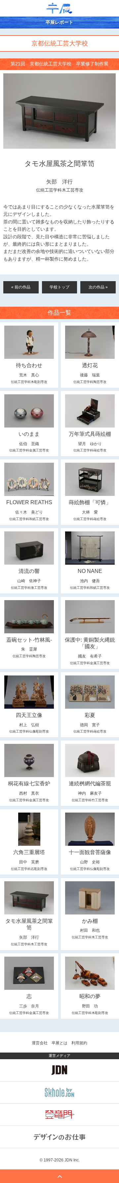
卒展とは (59, 1043)
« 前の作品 (20, 287)
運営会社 (40, 1043)
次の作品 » (98, 287)
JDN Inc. (72, 1160)
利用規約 (79, 1043)
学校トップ (59, 287)
